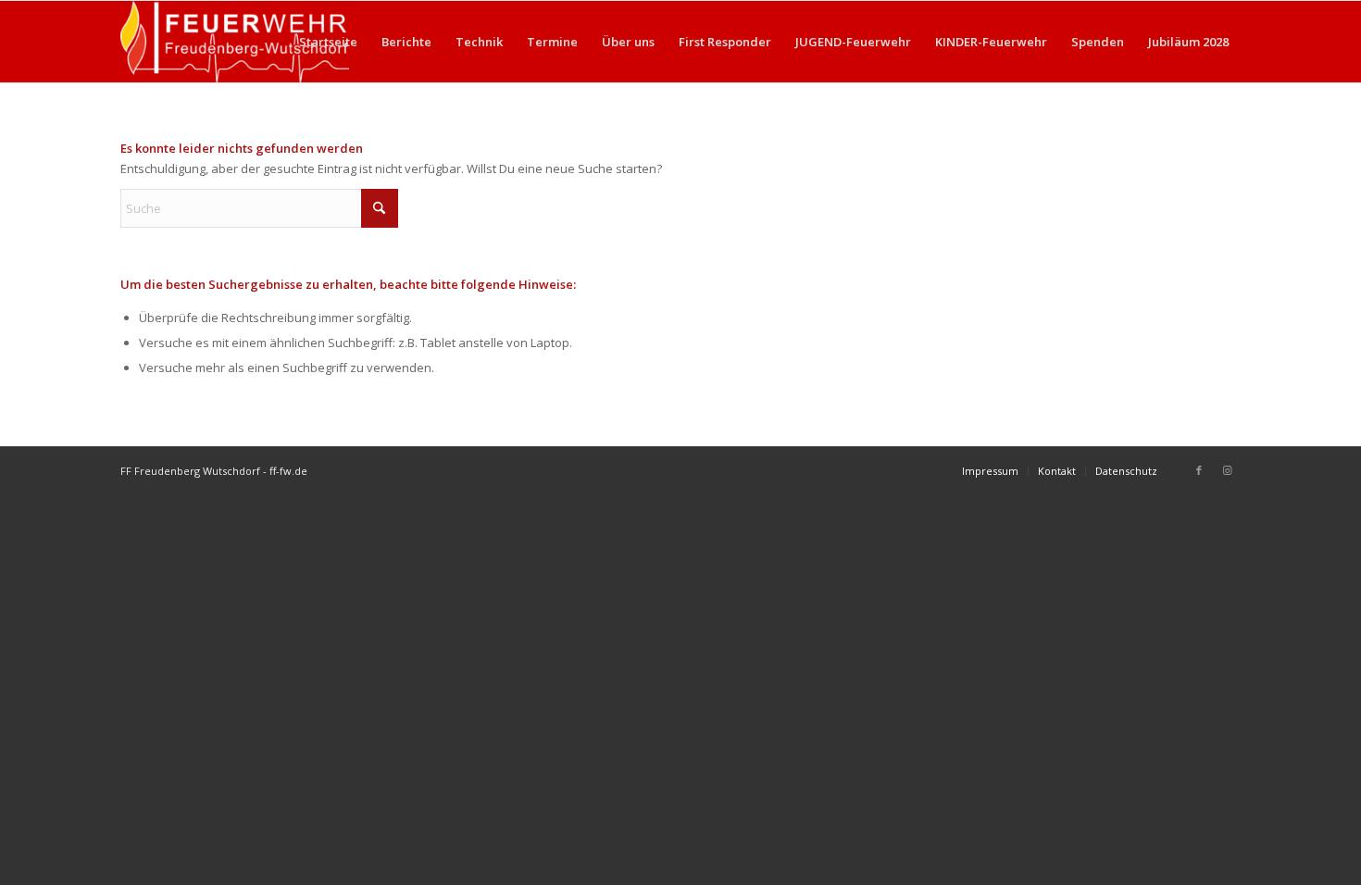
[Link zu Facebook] (1199, 470)
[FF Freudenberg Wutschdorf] (234, 41)
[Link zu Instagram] (1227, 470)
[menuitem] (328, 41)
